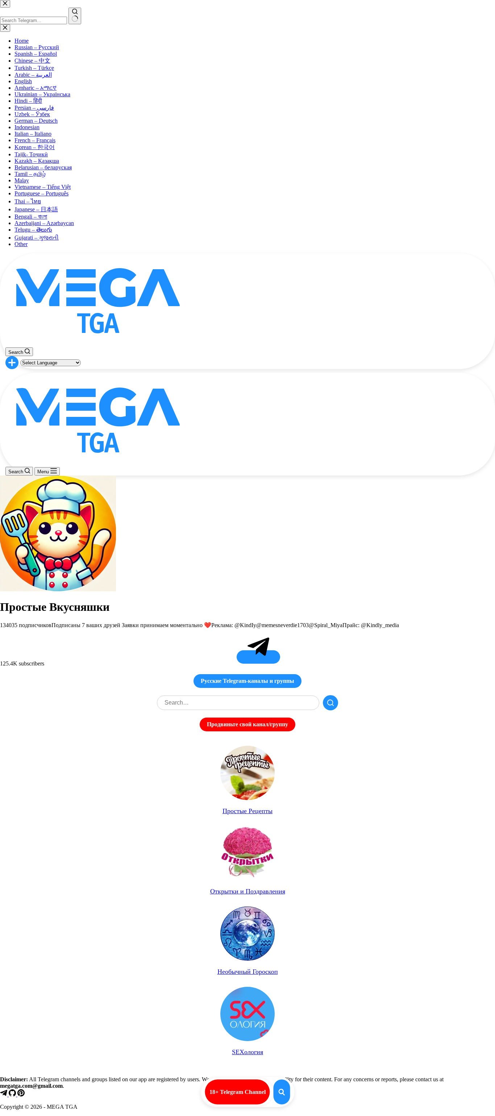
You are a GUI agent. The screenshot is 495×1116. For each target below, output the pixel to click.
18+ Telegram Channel (237, 1092)
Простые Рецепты (247, 811)
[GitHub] (13, 1094)
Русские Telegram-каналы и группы (247, 681)
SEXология (247, 1052)
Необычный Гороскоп (247, 971)
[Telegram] (4, 1094)
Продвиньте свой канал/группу (247, 724)
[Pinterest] (21, 1094)
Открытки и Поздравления (247, 891)
